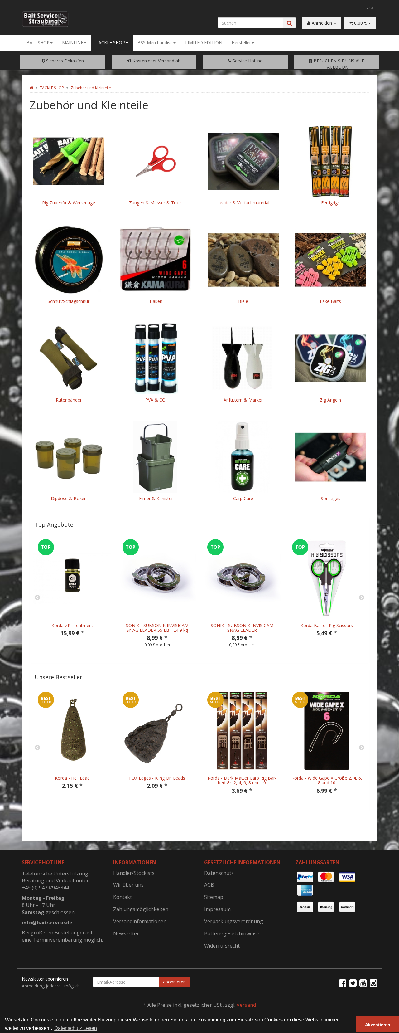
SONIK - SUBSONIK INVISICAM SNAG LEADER (242, 627)
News (371, 7)
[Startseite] (31, 87)
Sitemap (213, 897)
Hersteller (241, 43)
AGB (209, 884)
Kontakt (122, 897)
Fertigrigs (330, 203)
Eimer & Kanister (156, 498)
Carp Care (243, 498)
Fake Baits (330, 301)
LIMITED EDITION (203, 43)
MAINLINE (72, 43)
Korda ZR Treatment (72, 625)
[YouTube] (363, 983)
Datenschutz (219, 873)
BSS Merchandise (155, 43)
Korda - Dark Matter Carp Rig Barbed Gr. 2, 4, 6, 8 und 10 (242, 780)
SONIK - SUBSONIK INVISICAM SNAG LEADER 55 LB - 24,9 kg (157, 627)
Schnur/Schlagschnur (68, 301)
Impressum (217, 909)
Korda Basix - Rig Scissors (326, 625)
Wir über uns (128, 884)
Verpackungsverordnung (233, 921)
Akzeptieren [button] (377, 1024)
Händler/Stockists (134, 873)
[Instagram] (373, 983)
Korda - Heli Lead (72, 778)
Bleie (243, 301)
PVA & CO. (155, 400)
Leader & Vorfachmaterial (243, 203)
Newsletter (126, 933)
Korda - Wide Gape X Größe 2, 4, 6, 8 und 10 (326, 780)
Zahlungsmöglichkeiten (140, 909)
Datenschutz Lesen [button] (75, 1028)
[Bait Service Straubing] (47, 19)
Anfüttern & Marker (243, 400)
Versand (246, 1004)
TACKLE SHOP (110, 43)
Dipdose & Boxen (69, 498)
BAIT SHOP (38, 43)
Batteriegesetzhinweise (231, 933)
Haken (156, 301)
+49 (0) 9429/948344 (45, 887)
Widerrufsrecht (222, 945)
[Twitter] (353, 983)
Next (361, 597)
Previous (37, 597)
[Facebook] (342, 983)
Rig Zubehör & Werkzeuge (68, 203)
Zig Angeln (330, 400)
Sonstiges (330, 498)
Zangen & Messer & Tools (156, 203)
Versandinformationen (139, 921)
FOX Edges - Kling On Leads (157, 778)
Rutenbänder (69, 400)
